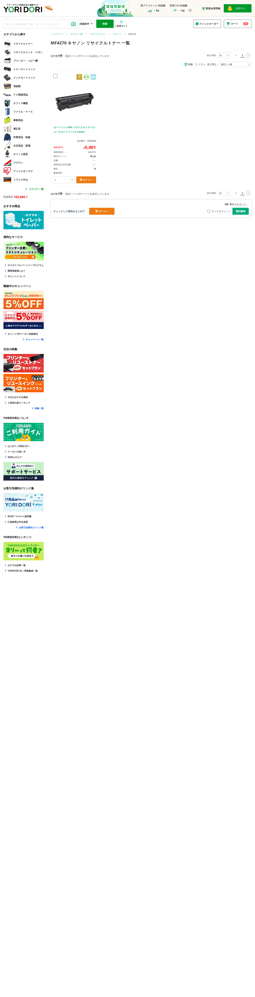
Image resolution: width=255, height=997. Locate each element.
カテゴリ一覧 (36, 189)
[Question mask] (190, 10)
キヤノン (117, 34)
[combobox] (41, 24)
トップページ (57, 34)
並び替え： (213, 64)
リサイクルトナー (98, 34)
